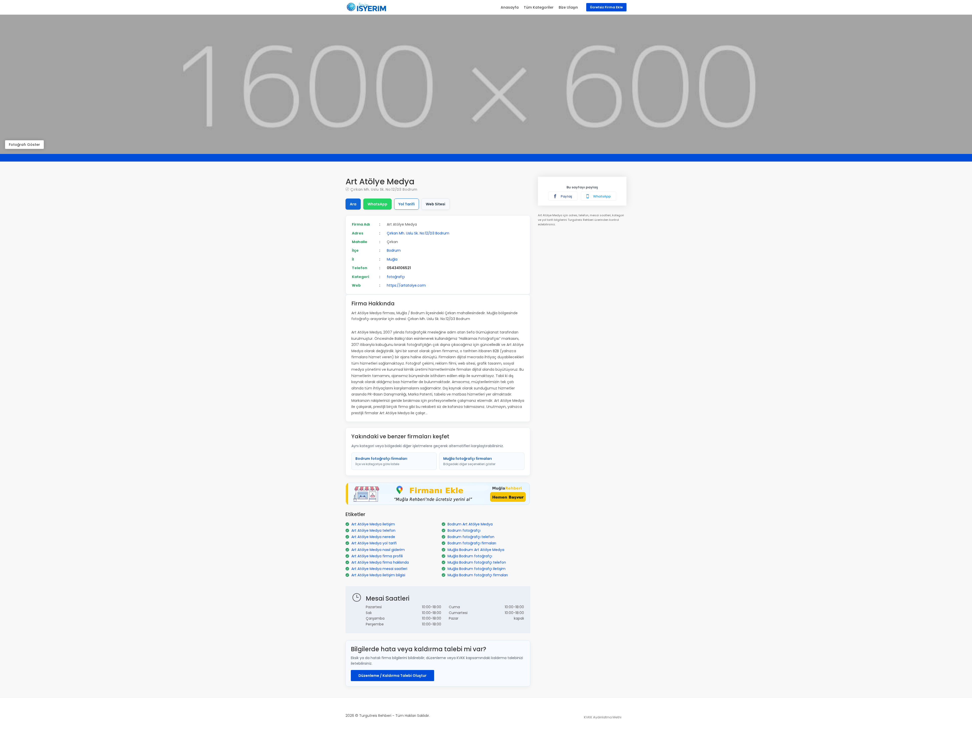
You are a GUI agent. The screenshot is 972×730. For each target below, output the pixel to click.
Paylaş (566, 196)
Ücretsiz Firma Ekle (606, 7)
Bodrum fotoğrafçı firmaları (381, 461)
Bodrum (394, 250)
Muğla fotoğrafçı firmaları (469, 461)
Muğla (392, 259)
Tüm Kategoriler (539, 7)
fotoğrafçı (396, 276)
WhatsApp (377, 204)
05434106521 (399, 267)
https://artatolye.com (406, 285)
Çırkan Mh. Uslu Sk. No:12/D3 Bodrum (383, 189)
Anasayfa (510, 7)
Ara (353, 204)
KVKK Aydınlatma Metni (602, 717)
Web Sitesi (435, 204)
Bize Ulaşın (568, 7)
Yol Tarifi (406, 204)
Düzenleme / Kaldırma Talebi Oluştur (392, 675)
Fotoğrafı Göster (24, 144)
